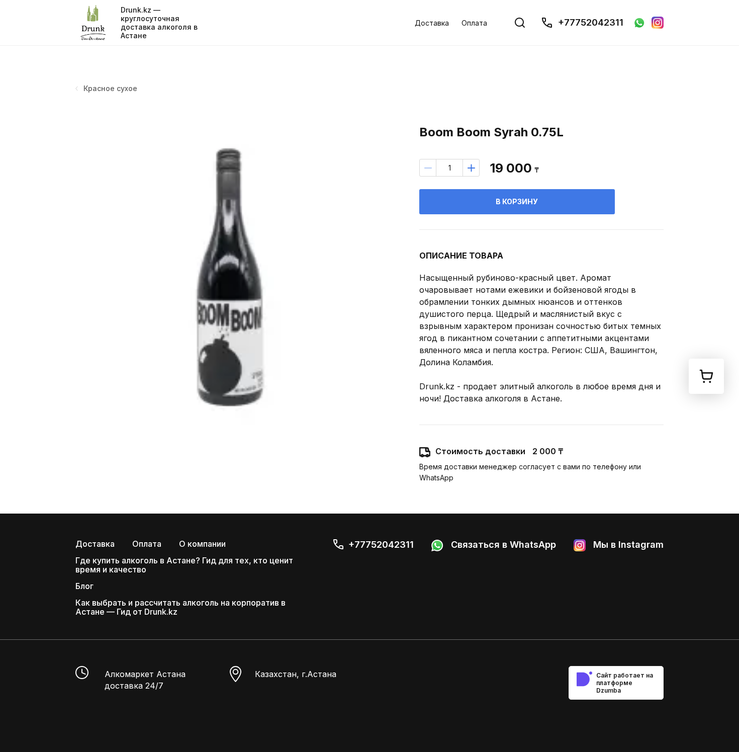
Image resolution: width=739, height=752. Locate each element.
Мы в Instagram (627, 544)
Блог (84, 586)
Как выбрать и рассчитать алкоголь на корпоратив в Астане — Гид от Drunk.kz (180, 607)
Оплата (474, 23)
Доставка (432, 23)
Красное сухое (110, 88)
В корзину (517, 201)
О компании (202, 543)
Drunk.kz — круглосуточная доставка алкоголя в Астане (159, 23)
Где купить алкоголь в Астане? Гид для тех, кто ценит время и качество (184, 565)
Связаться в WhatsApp (502, 544)
